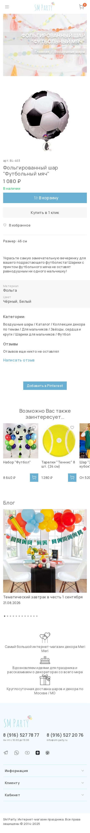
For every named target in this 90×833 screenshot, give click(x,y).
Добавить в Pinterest (45, 385)
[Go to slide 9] (28, 616)
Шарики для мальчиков (35, 334)
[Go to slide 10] (31, 616)
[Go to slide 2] (7, 616)
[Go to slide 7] (22, 616)
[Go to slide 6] (19, 616)
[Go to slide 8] (25, 616)
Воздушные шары (69, 51)
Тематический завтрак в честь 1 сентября (43, 596)
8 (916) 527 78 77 (21, 735)
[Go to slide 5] (16, 616)
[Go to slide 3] (10, 616)
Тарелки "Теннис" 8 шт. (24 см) (58, 464)
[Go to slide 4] (13, 616)
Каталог (43, 324)
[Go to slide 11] (34, 616)
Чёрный (10, 301)
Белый (25, 301)
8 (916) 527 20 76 (65, 735)
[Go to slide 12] (36, 616)
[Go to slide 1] (4, 616)
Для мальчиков (35, 329)
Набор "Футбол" (17, 462)
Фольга (10, 290)
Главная (42, 51)
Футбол (64, 334)
